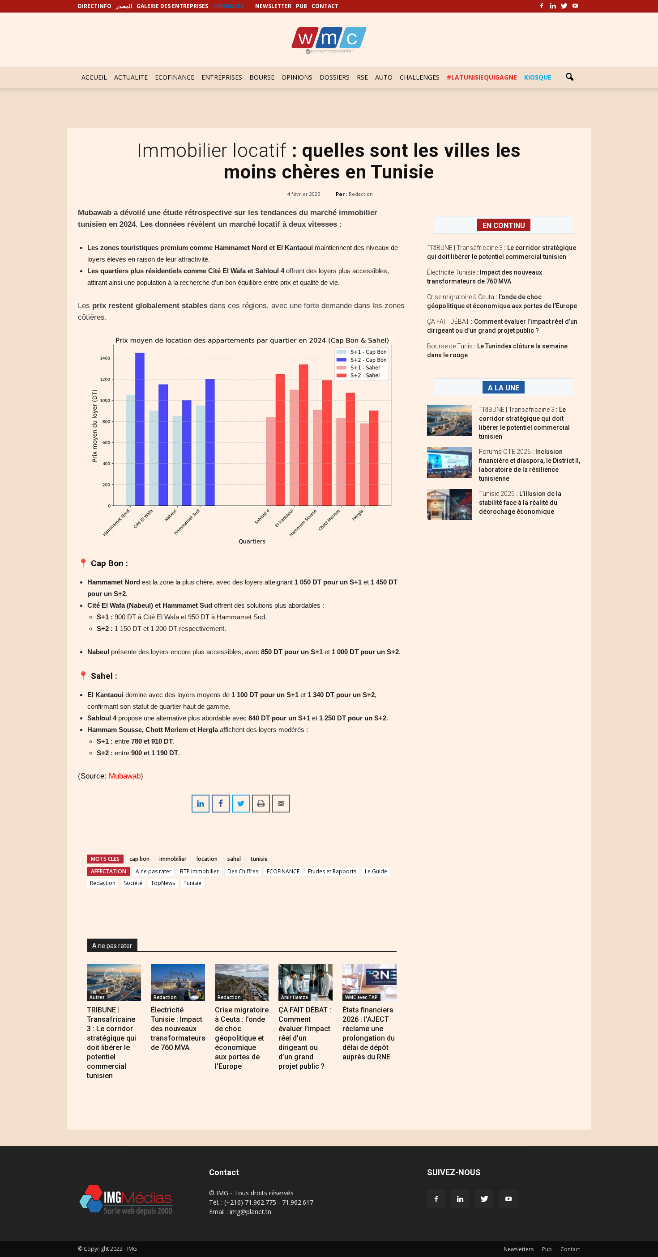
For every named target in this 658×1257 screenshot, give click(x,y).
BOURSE (261, 77)
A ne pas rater (153, 871)
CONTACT (325, 6)
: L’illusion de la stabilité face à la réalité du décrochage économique (520, 502)
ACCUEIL (94, 77)
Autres (97, 997)
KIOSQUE (537, 77)
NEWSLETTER (273, 6)
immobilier (173, 859)
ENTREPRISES (221, 77)
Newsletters (519, 1249)
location (207, 859)
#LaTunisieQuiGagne (482, 77)
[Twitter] (564, 6)
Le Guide (376, 871)
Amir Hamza (294, 997)
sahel (234, 859)
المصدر (124, 6)
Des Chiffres (242, 871)
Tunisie (192, 883)
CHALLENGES (420, 77)
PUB (301, 6)
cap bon (139, 859)
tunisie (259, 859)
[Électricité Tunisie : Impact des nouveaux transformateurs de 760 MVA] (178, 982)
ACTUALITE (131, 77)
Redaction (361, 193)
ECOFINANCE (174, 77)
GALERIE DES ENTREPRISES (172, 6)
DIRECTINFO (94, 6)
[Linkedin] (553, 6)
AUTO (384, 77)
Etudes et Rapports (332, 871)
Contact (570, 1249)
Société (133, 883)
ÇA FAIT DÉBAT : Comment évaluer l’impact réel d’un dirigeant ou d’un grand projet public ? (304, 1038)
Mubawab (124, 776)
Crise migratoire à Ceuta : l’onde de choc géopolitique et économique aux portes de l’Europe (242, 1038)
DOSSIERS (335, 77)
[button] (569, 77)
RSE (362, 77)
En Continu (504, 225)
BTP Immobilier (199, 871)
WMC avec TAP (361, 997)
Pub (547, 1249)
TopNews (163, 883)
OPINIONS (297, 77)
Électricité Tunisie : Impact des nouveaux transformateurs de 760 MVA (178, 1029)
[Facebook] (542, 6)
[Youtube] (575, 6)
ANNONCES (228, 6)
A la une (503, 388)
